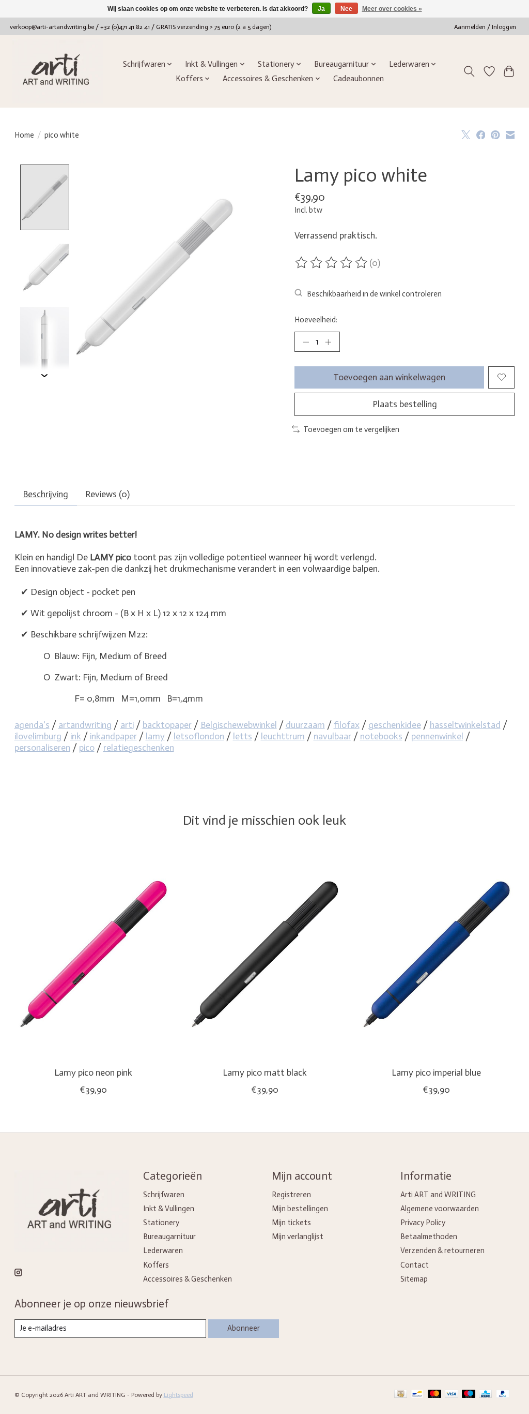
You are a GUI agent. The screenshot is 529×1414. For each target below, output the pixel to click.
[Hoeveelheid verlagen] (306, 341)
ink (75, 736)
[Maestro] (468, 1395)
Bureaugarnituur (169, 1236)
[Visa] (451, 1395)
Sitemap (414, 1279)
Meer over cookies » (392, 8)
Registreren (291, 1194)
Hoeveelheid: (315, 319)
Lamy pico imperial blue (436, 1072)
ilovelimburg (37, 736)
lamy (155, 736)
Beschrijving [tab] (45, 494)
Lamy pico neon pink (93, 1072)
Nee (346, 8)
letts (242, 736)
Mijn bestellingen (300, 1208)
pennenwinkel (437, 736)
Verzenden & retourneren (442, 1250)
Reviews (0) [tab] (107, 494)
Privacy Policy (422, 1222)
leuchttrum (283, 736)
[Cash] (400, 1395)
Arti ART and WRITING (438, 1194)
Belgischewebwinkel (238, 725)
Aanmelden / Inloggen (485, 27)
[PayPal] (502, 1395)
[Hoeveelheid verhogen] (328, 341)
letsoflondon (199, 736)
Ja (321, 8)
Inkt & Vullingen (168, 1208)
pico (87, 747)
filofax (347, 725)
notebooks (381, 736)
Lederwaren (163, 1250)
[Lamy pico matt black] (265, 954)
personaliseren (42, 747)
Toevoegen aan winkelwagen (389, 377)
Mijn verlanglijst (297, 1236)
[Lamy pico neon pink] (93, 954)
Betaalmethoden (428, 1236)
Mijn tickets (291, 1222)
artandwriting (85, 725)
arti (127, 725)
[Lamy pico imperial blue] (436, 954)
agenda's (32, 725)
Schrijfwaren (163, 1194)
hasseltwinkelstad (465, 725)
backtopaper (167, 725)
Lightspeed (178, 1394)
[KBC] (485, 1395)
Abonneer (243, 1328)
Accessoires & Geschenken (187, 1279)
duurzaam (305, 725)
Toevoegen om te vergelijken (351, 429)
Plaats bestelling (404, 404)
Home (24, 135)
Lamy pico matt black (265, 1072)
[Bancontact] (417, 1395)
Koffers (156, 1265)
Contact (414, 1265)
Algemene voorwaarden (439, 1208)
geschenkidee (394, 725)
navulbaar (332, 736)
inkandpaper (113, 736)
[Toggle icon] (468, 71)
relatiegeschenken (138, 747)
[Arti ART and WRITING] (57, 71)
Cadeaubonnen (358, 78)
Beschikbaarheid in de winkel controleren (374, 294)
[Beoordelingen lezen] (332, 263)
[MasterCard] (434, 1395)
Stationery (161, 1222)
